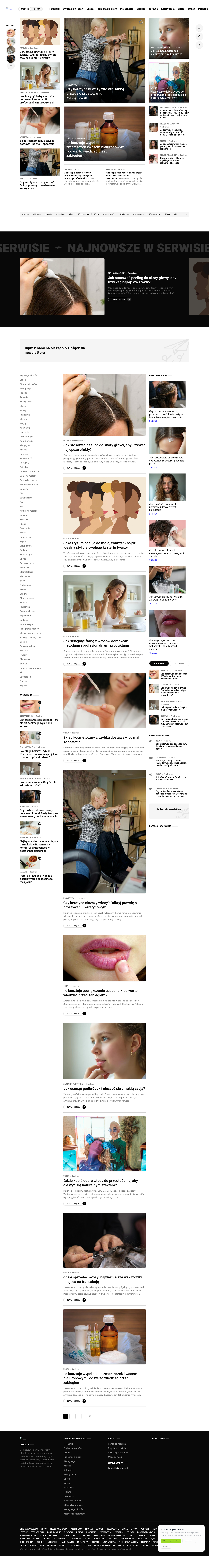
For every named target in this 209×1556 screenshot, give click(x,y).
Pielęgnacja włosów (169, 124)
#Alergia (25, 214)
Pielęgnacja (25, 388)
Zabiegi (23, 642)
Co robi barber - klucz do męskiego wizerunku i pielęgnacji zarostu (172, 160)
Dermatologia (26, 436)
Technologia (26, 554)
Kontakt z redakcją (117, 1444)
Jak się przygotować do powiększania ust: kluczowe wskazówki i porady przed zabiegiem (164, 644)
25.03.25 (153, 421)
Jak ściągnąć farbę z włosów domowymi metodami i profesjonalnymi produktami (37, 99)
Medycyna (25, 445)
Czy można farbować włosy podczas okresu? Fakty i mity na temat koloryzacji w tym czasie (174, 114)
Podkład (24, 550)
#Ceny (96, 214)
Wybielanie (25, 576)
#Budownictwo (83, 214)
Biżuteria (24, 650)
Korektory (25, 454)
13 (90, 1416)
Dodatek (24, 620)
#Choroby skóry (109, 214)
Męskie (163, 141)
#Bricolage (60, 214)
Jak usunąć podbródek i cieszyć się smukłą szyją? (166, 52)
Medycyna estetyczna (30, 633)
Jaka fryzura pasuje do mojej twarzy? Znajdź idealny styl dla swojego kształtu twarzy (38, 55)
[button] (183, 214)
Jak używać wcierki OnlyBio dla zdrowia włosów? (38, 783)
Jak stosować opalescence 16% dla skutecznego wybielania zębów (39, 723)
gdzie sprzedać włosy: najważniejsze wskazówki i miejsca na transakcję (124, 175)
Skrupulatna (26, 545)
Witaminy (24, 567)
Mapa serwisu (115, 1457)
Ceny (65, 986)
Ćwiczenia (25, 528)
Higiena (23, 449)
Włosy (23, 178)
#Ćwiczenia (124, 214)
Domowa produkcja (29, 471)
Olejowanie (25, 659)
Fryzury (23, 48)
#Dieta (167, 214)
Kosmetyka (25, 537)
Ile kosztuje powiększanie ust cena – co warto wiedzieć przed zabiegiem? (100, 993)
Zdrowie (70, 139)
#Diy (176, 214)
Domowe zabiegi (28, 646)
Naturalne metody (28, 511)
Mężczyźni (25, 607)
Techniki (24, 602)
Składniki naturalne (29, 484)
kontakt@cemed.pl (118, 1468)
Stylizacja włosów (29, 92)
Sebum (23, 594)
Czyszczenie (26, 677)
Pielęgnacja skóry (168, 107)
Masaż (23, 532)
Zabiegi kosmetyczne (161, 47)
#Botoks (48, 214)
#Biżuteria (37, 214)
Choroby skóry (27, 598)
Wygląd (23, 423)
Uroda (69, 85)
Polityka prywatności (118, 1452)
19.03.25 (153, 603)
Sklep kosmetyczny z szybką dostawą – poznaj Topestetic (101, 740)
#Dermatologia (154, 214)
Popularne (159, 663)
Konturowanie (27, 441)
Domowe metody (28, 476)
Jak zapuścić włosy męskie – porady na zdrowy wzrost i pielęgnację (174, 146)
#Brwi (71, 214)
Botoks (23, 663)
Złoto (22, 672)
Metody (23, 419)
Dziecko (24, 467)
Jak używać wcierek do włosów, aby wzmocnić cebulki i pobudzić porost (172, 132)
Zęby (22, 580)
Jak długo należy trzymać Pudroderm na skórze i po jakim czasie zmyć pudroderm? (39, 754)
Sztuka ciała (26, 497)
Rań (21, 506)
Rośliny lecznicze (28, 480)
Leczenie (24, 432)
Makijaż (23, 393)
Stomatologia (26, 572)
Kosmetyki (25, 137)
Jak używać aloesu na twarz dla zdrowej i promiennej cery (166, 598)
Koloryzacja (26, 401)
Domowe (24, 489)
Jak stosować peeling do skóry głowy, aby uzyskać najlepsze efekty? (142, 280)
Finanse (109, 169)
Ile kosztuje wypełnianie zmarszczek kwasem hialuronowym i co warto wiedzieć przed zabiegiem (95, 149)
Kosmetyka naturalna (30, 668)
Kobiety (23, 515)
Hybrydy (24, 519)
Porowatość (26, 458)
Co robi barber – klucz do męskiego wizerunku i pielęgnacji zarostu (166, 553)
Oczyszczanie (27, 563)
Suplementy (25, 615)
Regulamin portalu (117, 1448)
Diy (21, 493)
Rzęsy (23, 524)
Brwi (22, 502)
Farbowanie (25, 585)
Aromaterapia (26, 624)
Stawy (23, 589)
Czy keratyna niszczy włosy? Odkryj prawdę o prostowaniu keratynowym (37, 185)
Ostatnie (179, 663)
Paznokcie (25, 414)
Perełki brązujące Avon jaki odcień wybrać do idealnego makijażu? (36, 879)
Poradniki (24, 463)
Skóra (23, 406)
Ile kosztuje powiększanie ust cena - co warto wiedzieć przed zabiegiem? (94, 93)
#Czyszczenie (138, 214)
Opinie (23, 559)
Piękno (23, 541)
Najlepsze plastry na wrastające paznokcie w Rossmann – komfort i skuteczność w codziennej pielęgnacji (39, 846)
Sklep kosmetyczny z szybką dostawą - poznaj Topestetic (37, 142)
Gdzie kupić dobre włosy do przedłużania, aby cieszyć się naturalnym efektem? (78, 175)
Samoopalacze (27, 611)
